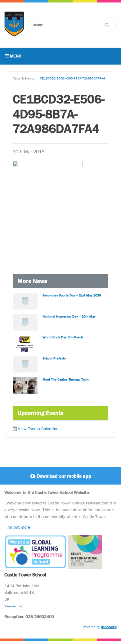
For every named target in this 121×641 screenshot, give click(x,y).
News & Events (23, 78)
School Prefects (54, 358)
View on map (13, 606)
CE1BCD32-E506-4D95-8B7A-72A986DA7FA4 (72, 78)
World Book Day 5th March (63, 337)
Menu (15, 56)
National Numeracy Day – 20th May (69, 316)
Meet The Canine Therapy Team (66, 379)
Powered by (100, 627)
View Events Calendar (38, 428)
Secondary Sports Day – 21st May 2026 (72, 295)
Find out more (17, 527)
